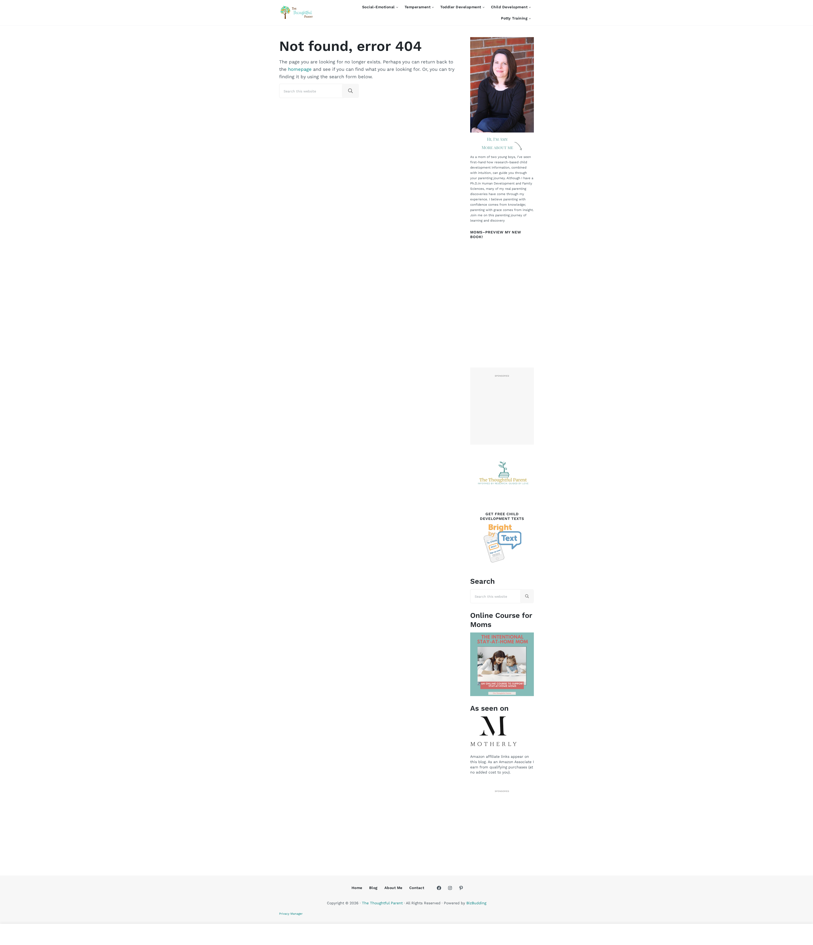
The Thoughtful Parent (382, 903)
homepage (300, 69)
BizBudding (476, 903)
